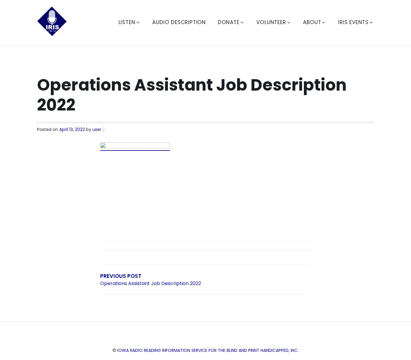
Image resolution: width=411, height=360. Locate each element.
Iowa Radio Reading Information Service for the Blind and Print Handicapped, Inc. (207, 350)
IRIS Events (353, 22)
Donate (228, 22)
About (312, 22)
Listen (127, 22)
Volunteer (271, 22)
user (96, 129)
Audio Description (179, 22)
